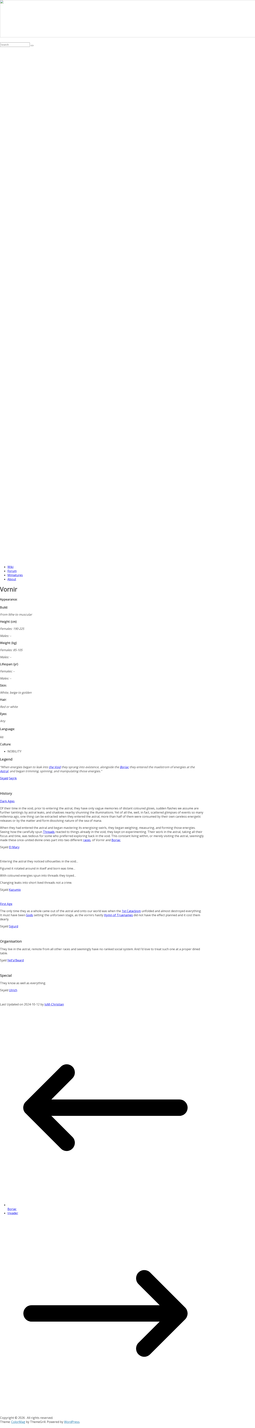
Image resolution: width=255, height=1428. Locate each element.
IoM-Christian (54, 1004)
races (87, 840)
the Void (55, 767)
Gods (29, 915)
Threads (49, 832)
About (11, 579)
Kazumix (15, 890)
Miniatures (15, 575)
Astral (4, 771)
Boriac (124, 767)
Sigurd (13, 926)
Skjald (4, 778)
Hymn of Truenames (118, 915)
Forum (12, 571)
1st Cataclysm (131, 911)
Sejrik (13, 778)
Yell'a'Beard (15, 960)
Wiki (10, 567)
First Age (6, 904)
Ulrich (13, 990)
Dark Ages (7, 801)
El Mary (14, 847)
